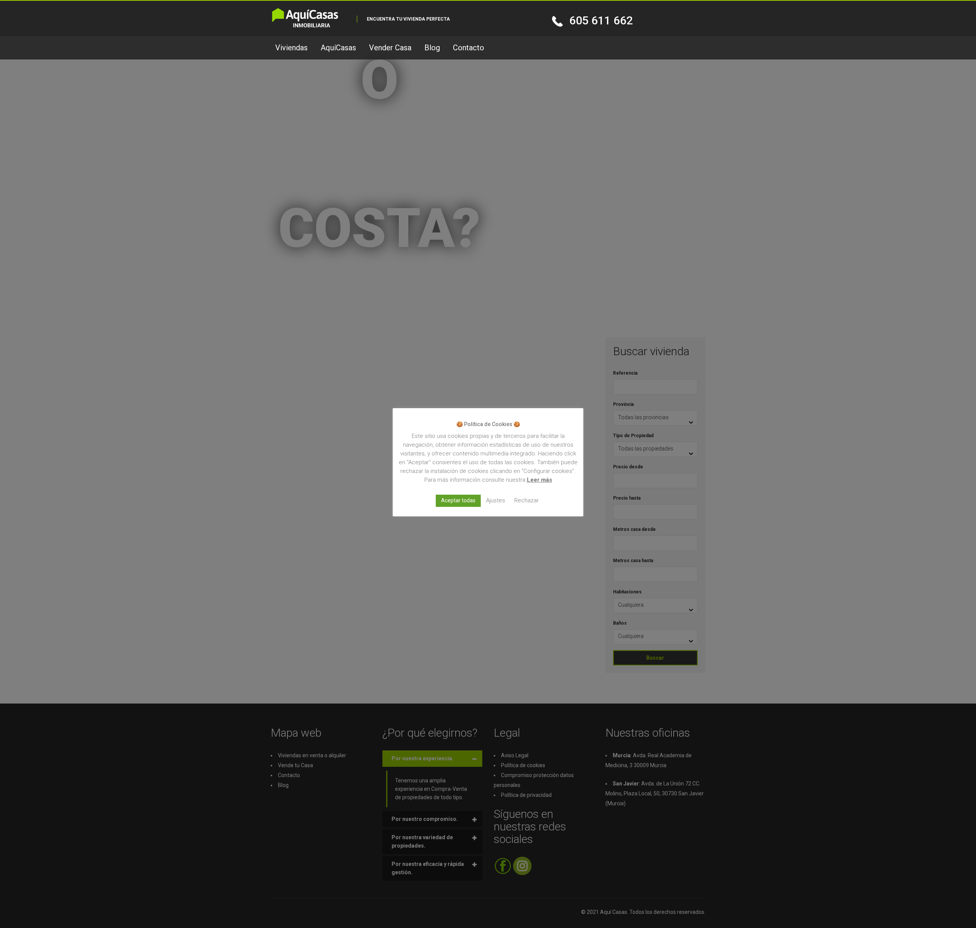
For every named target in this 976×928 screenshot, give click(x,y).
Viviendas (291, 47)
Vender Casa (390, 47)
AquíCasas (338, 47)
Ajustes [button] (495, 500)
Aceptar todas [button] (458, 500)
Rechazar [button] (526, 500)
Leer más (539, 479)
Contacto (468, 47)
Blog (432, 47)
